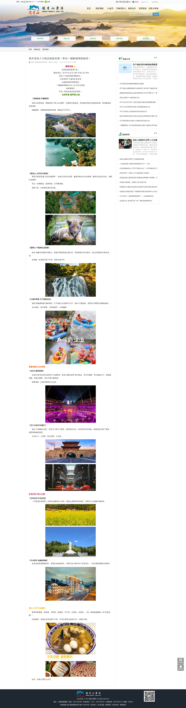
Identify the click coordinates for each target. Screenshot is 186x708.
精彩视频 (99, 8)
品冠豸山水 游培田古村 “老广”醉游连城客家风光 (135, 201)
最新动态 (132, 8)
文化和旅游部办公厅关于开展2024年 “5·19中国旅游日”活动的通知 (141, 168)
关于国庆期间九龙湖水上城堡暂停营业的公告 (134, 121)
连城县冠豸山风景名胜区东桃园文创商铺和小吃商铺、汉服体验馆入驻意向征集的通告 (148, 177)
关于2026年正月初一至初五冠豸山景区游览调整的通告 (137, 102)
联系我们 (108, 705)
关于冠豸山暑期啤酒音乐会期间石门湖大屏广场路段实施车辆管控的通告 (143, 88)
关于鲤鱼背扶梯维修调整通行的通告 (149, 64)
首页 (89, 8)
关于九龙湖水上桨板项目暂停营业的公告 (133, 111)
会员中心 (144, 2)
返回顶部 (180, 669)
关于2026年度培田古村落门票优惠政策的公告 (134, 107)
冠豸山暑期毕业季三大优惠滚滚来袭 (149, 140)
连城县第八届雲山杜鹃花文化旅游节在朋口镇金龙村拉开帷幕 (139, 187)
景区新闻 (40, 38)
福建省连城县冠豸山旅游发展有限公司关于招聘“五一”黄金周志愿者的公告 (144, 93)
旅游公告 (67, 38)
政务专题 (119, 38)
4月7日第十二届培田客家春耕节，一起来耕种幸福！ (136, 196)
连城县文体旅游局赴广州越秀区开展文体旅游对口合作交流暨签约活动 (143, 191)
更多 (155, 57)
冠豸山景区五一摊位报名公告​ (129, 97)
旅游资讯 (93, 38)
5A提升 (110, 8)
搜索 (156, 14)
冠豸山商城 (153, 8)
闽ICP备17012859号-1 (83, 705)
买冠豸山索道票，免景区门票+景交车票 (132, 182)
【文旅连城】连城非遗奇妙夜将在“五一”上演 (134, 164)
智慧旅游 (143, 8)
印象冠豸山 (121, 8)
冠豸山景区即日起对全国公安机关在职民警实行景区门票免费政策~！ (142, 116)
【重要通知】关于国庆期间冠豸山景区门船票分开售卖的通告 (139, 125)
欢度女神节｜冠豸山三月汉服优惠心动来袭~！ (135, 173)
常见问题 (146, 38)
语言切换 (155, 2)
